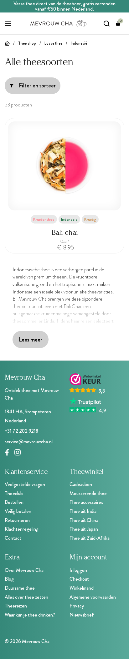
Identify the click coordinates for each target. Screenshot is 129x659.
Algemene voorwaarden (93, 597)
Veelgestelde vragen (25, 484)
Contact (13, 538)
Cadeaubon (81, 484)
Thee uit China (84, 520)
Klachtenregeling (22, 529)
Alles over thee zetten (26, 597)
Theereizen (16, 605)
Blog (9, 579)
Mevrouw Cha (35, 641)
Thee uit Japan (84, 529)
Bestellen (14, 502)
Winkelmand (82, 588)
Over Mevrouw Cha (24, 570)
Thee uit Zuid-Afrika (90, 538)
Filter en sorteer (37, 85)
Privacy (77, 605)
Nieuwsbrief (82, 614)
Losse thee (53, 43)
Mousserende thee (88, 493)
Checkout (79, 579)
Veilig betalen (18, 511)
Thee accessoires (86, 502)
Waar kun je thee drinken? (30, 614)
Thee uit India (83, 511)
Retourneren (17, 520)
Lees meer (30, 339)
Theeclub (14, 493)
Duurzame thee (20, 588)
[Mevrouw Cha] (58, 23)
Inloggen (78, 570)
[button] (118, 23)
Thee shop (27, 43)
